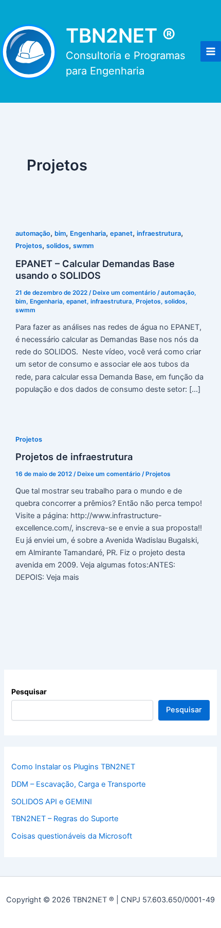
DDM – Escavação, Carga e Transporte (78, 784)
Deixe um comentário (124, 292)
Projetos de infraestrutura (74, 456)
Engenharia (88, 233)
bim (60, 233)
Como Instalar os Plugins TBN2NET (73, 766)
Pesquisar (29, 691)
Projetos (28, 246)
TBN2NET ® (121, 35)
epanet (121, 233)
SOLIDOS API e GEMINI (51, 801)
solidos (57, 246)
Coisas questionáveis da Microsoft (71, 836)
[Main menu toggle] (210, 51)
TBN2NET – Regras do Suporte (64, 818)
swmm (83, 246)
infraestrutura (159, 233)
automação (32, 233)
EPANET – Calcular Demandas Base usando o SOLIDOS (95, 269)
